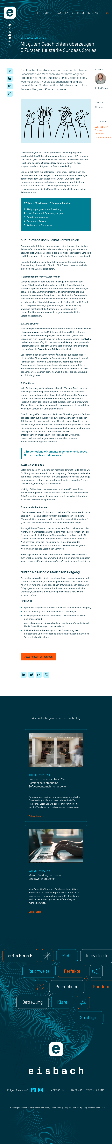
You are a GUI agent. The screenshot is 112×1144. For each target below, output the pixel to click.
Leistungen (43, 13)
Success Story (101, 127)
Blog (106, 13)
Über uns (78, 13)
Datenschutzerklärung (88, 1090)
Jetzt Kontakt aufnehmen (38, 656)
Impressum (57, 1090)
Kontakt (94, 13)
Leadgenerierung (103, 137)
